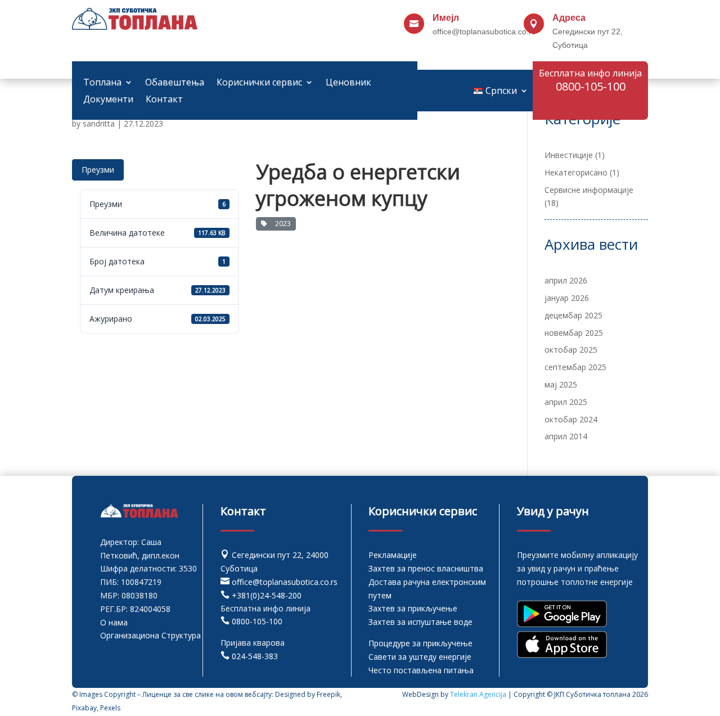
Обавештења (174, 83)
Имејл (446, 17)
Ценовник (348, 83)
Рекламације (392, 555)
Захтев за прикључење (412, 608)
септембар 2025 (575, 367)
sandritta (99, 123)
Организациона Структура (150, 635)
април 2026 (565, 280)
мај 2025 (560, 384)
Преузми (98, 169)
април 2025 (565, 402)
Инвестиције (568, 155)
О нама (114, 622)
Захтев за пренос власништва (425, 568)
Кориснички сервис (259, 83)
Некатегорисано (576, 172)
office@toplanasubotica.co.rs (285, 582)
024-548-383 (255, 656)
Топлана (102, 83)
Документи (108, 100)
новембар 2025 (573, 332)
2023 (281, 223)
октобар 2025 (570, 349)
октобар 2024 (570, 419)
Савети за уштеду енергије (419, 656)
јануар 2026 (566, 297)
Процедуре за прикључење (420, 643)
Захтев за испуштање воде (420, 621)
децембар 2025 (573, 315)
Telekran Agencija (478, 694)
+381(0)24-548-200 (267, 595)
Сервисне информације (588, 189)
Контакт (164, 100)
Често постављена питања (421, 670)
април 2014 (565, 436)
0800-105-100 (257, 621)
